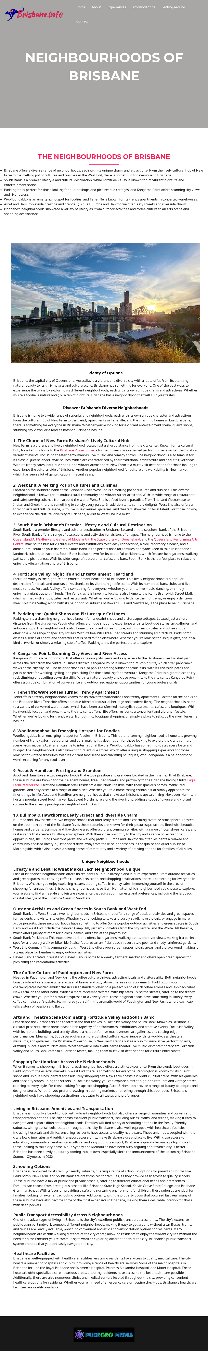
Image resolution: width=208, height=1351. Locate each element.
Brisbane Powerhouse (77, 450)
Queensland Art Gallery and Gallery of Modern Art (51, 539)
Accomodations (143, 7)
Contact (82, 21)
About (96, 7)
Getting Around (173, 7)
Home (80, 7)
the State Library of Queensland (115, 539)
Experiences (116, 7)
